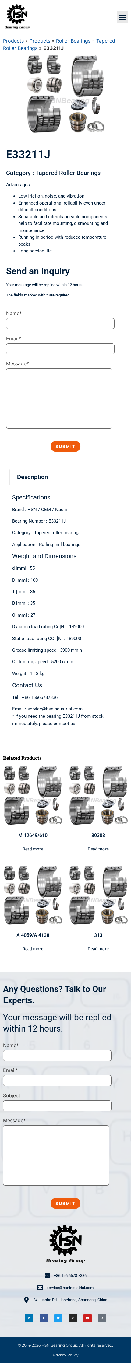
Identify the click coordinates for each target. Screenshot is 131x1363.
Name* (14, 313)
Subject (11, 1095)
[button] (122, 17)
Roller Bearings (73, 41)
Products (13, 41)
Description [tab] (32, 477)
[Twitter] (58, 1318)
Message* (17, 363)
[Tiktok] (102, 1318)
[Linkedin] (29, 1318)
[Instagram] (73, 1318)
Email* (13, 338)
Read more (33, 849)
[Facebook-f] (44, 1318)
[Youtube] (87, 1318)
